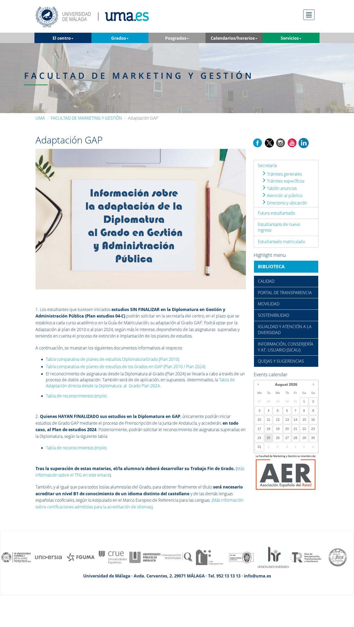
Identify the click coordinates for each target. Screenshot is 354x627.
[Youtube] (292, 142)
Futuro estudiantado (276, 213)
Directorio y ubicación (286, 203)
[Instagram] (280, 142)
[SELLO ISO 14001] (241, 557)
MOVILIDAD (268, 304)
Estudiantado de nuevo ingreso (279, 227)
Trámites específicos (285, 181)
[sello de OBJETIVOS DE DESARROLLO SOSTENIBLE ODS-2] (16, 557)
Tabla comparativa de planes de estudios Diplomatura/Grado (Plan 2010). (113, 359)
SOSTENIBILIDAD (273, 315)
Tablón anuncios (281, 188)
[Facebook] (257, 142)
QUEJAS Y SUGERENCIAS (281, 361)
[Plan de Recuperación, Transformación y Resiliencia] (305, 557)
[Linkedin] (303, 142)
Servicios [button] (290, 38)
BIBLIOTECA (271, 266)
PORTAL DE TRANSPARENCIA (285, 292)
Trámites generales (284, 174)
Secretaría (267, 165)
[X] (269, 142)
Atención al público (284, 195)
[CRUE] (112, 557)
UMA (40, 118)
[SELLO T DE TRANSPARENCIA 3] (209, 557)
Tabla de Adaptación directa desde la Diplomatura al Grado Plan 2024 (140, 383)
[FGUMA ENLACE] (80, 557)
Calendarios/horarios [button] (233, 38)
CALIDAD (266, 281)
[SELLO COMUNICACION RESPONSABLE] (177, 557)
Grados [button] (118, 38)
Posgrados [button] (175, 38)
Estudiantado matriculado (281, 241)
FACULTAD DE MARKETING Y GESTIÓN (86, 118)
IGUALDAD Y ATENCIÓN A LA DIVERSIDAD (284, 329)
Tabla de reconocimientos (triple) (76, 396)
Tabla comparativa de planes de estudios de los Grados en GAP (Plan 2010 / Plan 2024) (125, 366)
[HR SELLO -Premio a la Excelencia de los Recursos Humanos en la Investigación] (273, 557)
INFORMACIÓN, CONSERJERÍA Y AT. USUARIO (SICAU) (285, 347)
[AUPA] (144, 557)
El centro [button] (62, 38)
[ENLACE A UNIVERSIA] (48, 557)
